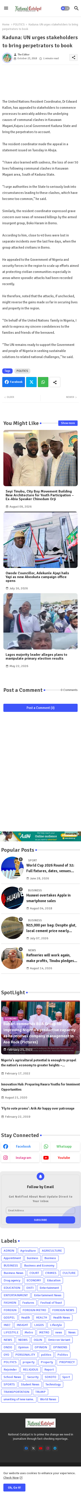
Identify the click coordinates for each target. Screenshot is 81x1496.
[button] (65, 8)
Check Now (11, 1478)
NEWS (8, 1340)
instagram (23, 1157)
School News (12, 1377)
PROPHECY (67, 1362)
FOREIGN (10, 1310)
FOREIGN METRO (34, 1310)
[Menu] (6, 8)
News (72, 1332)
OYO (6, 1355)
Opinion (23, 1347)
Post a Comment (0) (41, 708)
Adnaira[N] (71, 834)
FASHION (10, 1303)
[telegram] (55, 1448)
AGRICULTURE (52, 1251)
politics (46, 1355)
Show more (68, 423)
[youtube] (40, 1448)
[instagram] (48, 1448)
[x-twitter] (33, 1448)
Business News (13, 1273)
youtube (64, 1157)
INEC (7, 1325)
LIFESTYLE (11, 1332)
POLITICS (19, 24)
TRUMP (40, 1392)
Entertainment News (47, 1295)
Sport (66, 1377)
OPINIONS (60, 1347)
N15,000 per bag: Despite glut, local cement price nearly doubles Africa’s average (51, 928)
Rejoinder (10, 1369)
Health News (61, 1317)
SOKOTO (50, 1377)
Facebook (16, 382)
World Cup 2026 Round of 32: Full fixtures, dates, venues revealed (50, 868)
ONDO (8, 1347)
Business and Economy (39, 1265)
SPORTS (9, 1384)
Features (28, 1303)
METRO (44, 1332)
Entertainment (49, 1288)
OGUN (38, 1340)
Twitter (31, 382)
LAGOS (39, 1325)
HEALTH (41, 1317)
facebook (23, 1146)
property (29, 1362)
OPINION (41, 1347)
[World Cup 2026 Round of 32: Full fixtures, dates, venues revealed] (12, 868)
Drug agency (12, 1280)
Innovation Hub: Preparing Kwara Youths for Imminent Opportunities (40, 1087)
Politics (62, 1355)
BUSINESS (11, 1265)
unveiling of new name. (19, 1399)
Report (49, 1369)
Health (25, 1317)
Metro (29, 1332)
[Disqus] (40, 773)
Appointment (12, 1258)
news (58, 1332)
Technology (53, 1384)
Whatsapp (43, 382)
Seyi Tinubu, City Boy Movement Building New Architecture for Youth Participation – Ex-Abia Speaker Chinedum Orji (40, 495)
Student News (30, 1384)
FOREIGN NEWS (63, 1310)
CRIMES (50, 1273)
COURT (34, 1273)
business (32, 1258)
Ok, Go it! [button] (14, 1487)
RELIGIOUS (30, 1369)
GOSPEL (9, 1317)
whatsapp (64, 1146)
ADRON (9, 1251)
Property (47, 1362)
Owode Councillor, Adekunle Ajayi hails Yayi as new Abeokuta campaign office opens (37, 577)
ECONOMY (34, 1280)
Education (54, 1280)
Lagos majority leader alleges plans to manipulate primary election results (36, 657)
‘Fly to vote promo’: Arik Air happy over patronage (37, 1108)
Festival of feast (51, 1303)
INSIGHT (22, 1325)
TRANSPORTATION (16, 1392)
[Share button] (55, 382)
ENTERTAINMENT (16, 1295)
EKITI (30, 1288)
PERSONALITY (25, 1355)
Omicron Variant (59, 1340)
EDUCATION (12, 1288)
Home (5, 24)
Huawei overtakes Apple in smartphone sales (48, 898)
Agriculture (28, 1251)
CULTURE (69, 1273)
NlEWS (23, 1340)
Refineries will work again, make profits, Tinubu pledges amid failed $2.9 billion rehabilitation (50, 958)
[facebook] (26, 1448)
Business (50, 1258)
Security (33, 1377)
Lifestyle (56, 1325)
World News (48, 1399)
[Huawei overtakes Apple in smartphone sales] (12, 898)
